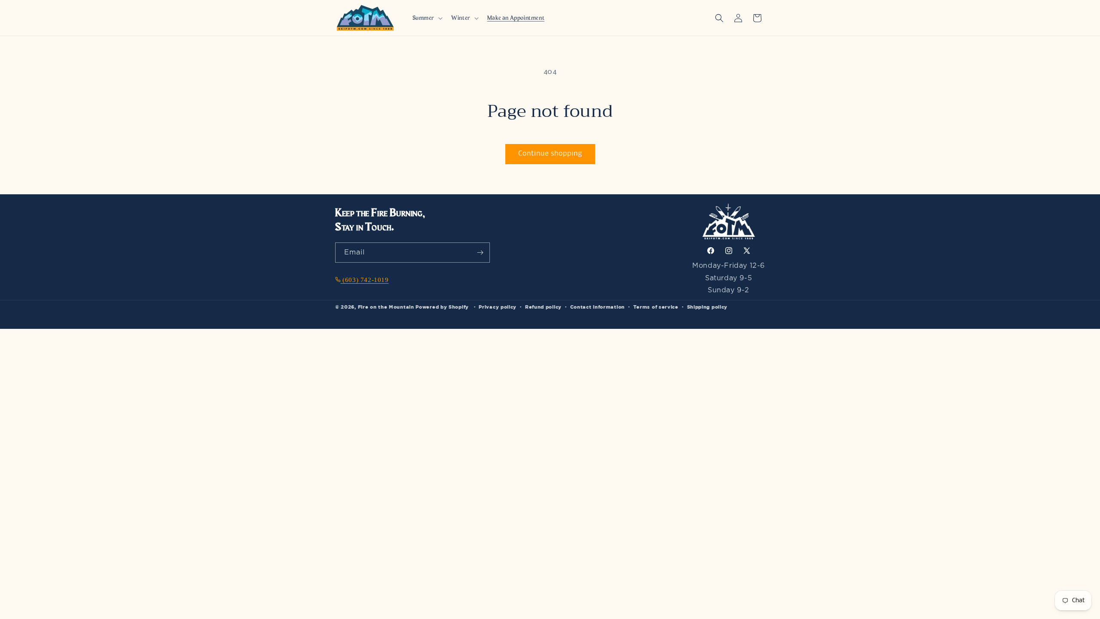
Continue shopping (550, 153)
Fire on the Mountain (386, 307)
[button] (426, 18)
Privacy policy (497, 307)
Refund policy (543, 307)
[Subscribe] (480, 252)
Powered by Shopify (442, 307)
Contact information (597, 307)
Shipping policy (707, 307)
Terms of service (655, 307)
